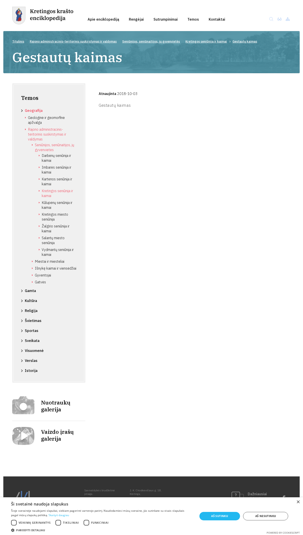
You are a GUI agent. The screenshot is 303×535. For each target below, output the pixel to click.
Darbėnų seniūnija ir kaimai (56, 158)
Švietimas (33, 320)
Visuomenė (34, 350)
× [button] (298, 502)
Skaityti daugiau (59, 515)
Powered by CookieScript (283, 532)
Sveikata (32, 340)
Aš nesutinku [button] (265, 516)
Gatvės (40, 282)
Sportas (31, 330)
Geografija (34, 110)
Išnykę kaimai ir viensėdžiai (55, 268)
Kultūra (31, 300)
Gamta (30, 290)
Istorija (31, 370)
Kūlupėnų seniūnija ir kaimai (57, 205)
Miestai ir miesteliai (49, 261)
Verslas (31, 360)
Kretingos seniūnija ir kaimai (206, 41)
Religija (31, 310)
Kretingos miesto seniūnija (55, 216)
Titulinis (18, 41)
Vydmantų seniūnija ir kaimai (58, 252)
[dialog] (151, 516)
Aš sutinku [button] (219, 516)
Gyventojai (43, 275)
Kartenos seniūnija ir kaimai (57, 181)
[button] (101, 530)
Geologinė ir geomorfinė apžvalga (46, 120)
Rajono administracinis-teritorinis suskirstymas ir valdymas (73, 41)
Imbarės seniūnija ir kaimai (56, 169)
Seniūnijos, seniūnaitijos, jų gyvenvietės (151, 41)
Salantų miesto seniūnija (53, 240)
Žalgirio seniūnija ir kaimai (55, 228)
